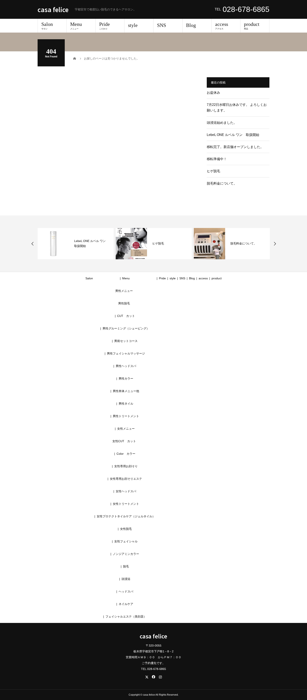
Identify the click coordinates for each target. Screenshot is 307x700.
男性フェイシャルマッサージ (126, 353)
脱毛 (126, 566)
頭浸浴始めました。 (222, 122)
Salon (47, 26)
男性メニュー (124, 290)
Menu (76, 26)
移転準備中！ (217, 159)
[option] (76, 243)
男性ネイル (126, 403)
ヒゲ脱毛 (213, 171)
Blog (191, 25)
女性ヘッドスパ (126, 491)
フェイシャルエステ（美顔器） (125, 616)
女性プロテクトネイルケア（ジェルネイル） (126, 516)
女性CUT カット (124, 441)
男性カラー (126, 378)
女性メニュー (126, 428)
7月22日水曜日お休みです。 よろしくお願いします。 (237, 107)
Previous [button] (32, 244)
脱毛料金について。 (222, 183)
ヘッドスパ (126, 591)
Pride (104, 26)
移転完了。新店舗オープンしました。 (235, 147)
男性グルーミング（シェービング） (126, 328)
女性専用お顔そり (126, 466)
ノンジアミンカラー (126, 554)
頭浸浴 (126, 579)
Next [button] (275, 244)
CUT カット (127, 316)
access (221, 26)
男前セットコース (126, 341)
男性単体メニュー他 (126, 391)
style (133, 25)
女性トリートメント (126, 503)
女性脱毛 (126, 528)
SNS (161, 25)
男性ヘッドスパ (126, 366)
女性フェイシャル (126, 541)
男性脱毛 (124, 303)
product (251, 26)
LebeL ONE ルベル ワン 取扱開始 (233, 135)
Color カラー (126, 453)
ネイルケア (126, 604)
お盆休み (213, 92)
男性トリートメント (126, 416)
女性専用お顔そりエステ (126, 478)
